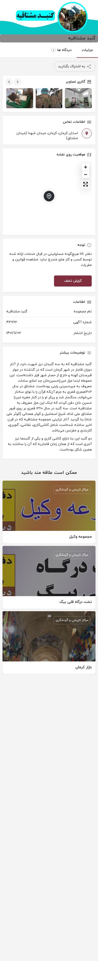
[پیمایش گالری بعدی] (17, 82)
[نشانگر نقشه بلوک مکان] (49, 196)
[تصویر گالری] (19, 98)
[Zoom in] (85, 167)
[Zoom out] (85, 174)
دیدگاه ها (62, 50)
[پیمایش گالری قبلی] (8, 82)
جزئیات (87, 50)
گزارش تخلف (73, 281)
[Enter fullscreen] (85, 184)
